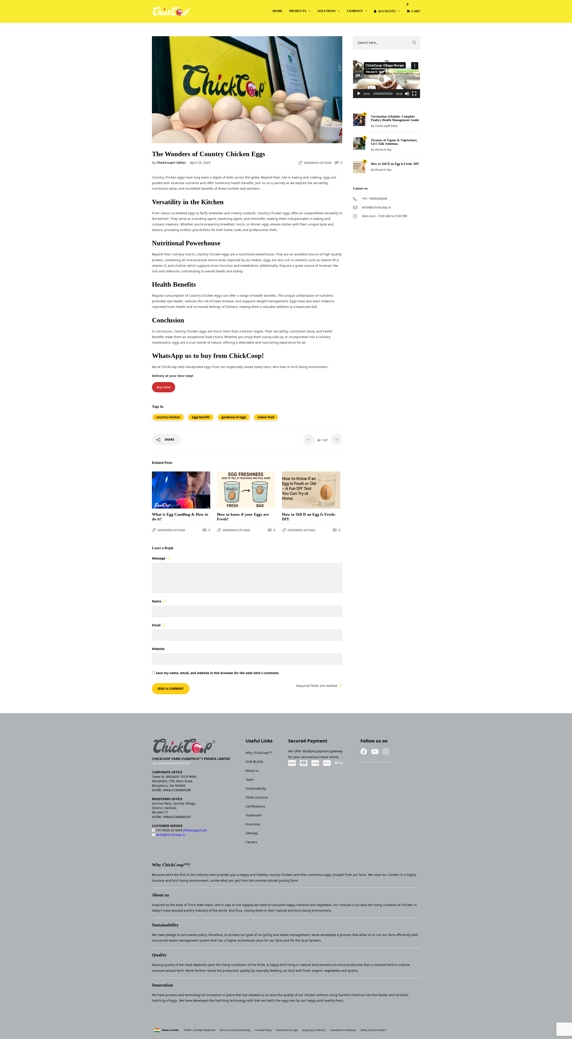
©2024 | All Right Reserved (199, 1030)
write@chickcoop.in (170, 835)
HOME (277, 11)
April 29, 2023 (200, 162)
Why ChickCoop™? (259, 753)
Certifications (255, 806)
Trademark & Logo (287, 1030)
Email (156, 625)
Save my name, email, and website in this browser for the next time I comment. (217, 673)
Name (157, 601)
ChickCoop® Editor (171, 162)
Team (250, 779)
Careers (251, 842)
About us (252, 770)
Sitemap (252, 833)
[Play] (359, 93)
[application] (386, 79)
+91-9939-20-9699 (181, 830)
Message (159, 558)
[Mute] (407, 93)
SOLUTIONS (327, 11)
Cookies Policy (263, 1030)
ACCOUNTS (386, 11)
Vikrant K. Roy (383, 149)
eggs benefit (201, 417)
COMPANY (355, 11)
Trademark (254, 815)
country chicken (168, 417)
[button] (386, 79)
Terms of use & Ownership (235, 1030)
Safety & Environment (373, 1030)
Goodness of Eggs (318, 163)
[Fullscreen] (414, 93)
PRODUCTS (297, 11)
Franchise (253, 824)
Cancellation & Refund (343, 1030)
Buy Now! (164, 387)
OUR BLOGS (254, 761)
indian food (266, 417)
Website (158, 649)
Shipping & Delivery (314, 1030)
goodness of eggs (233, 417)
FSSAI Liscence (256, 797)
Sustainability (256, 788)
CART (413, 7)
